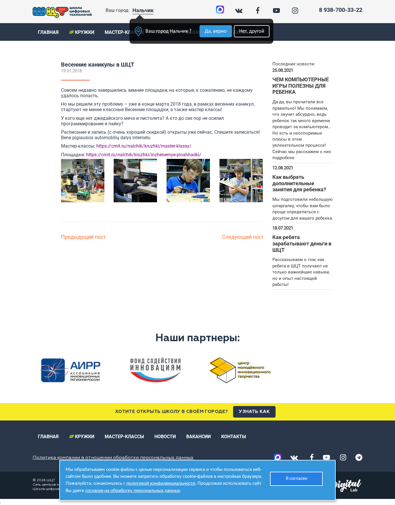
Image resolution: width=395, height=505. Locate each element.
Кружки (84, 32)
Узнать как (254, 411)
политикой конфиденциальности (160, 483)
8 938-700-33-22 (340, 9)
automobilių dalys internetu (122, 137)
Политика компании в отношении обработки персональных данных (113, 458)
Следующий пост (243, 237)
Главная (48, 32)
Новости (165, 436)
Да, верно (216, 31)
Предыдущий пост (83, 237)
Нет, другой (251, 31)
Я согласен (296, 478)
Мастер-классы (124, 32)
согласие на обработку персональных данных (132, 490)
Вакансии (198, 436)
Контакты (233, 436)
